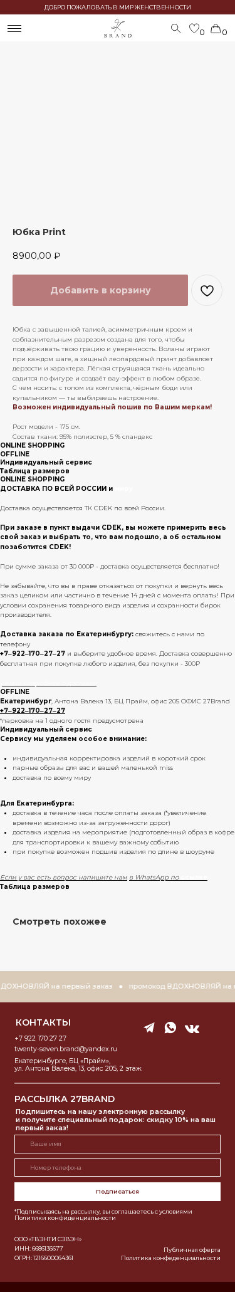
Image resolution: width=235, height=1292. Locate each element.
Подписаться (117, 1191)
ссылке (193, 877)
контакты (43, 1022)
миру (124, 489)
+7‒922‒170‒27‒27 (32, 653)
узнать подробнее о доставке (48, 683)
